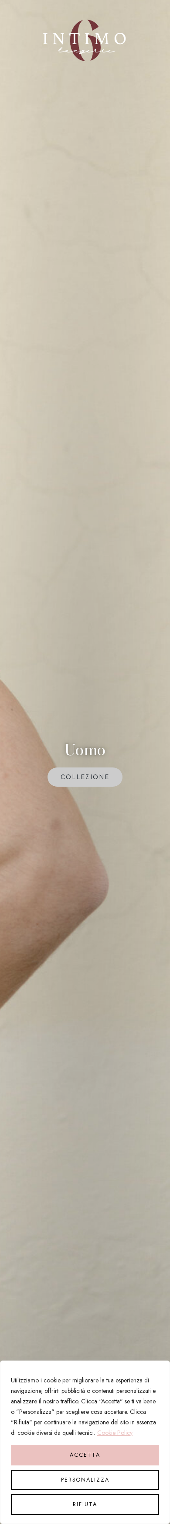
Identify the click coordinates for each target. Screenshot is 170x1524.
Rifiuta (85, 1504)
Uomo (85, 750)
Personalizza (85, 1480)
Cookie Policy (115, 1432)
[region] (85, 1442)
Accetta (85, 1455)
